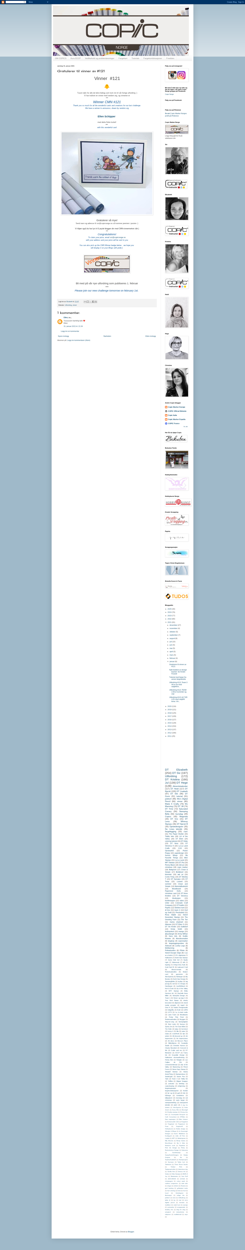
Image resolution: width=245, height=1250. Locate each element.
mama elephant (176, 922)
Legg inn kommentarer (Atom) (78, 340)
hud (184, 1190)
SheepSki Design (179, 995)
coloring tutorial (171, 841)
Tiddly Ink (184, 1079)
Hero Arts (173, 936)
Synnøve (171, 1162)
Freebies (170, 58)
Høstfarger (169, 986)
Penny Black (170, 865)
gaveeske (179, 974)
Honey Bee (169, 1060)
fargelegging (170, 831)
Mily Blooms (169, 1140)
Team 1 (167, 998)
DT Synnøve (176, 879)
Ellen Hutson (183, 1119)
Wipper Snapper (182, 1081)
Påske (182, 950)
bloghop (171, 941)
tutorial (180, 796)
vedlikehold (177, 1214)
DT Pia (181, 863)
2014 (170, 726)
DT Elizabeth (176, 769)
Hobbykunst (169, 1129)
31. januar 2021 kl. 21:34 (73, 326)
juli (171, 642)
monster (181, 1202)
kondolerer (180, 1095)
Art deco (171, 1041)
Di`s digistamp (180, 955)
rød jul (180, 874)
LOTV (170, 1012)
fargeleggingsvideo (176, 943)
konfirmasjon (170, 901)
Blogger (131, 1232)
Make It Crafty (172, 804)
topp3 (182, 1005)
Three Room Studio (181, 1164)
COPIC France (173, 423)
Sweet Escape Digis (173, 953)
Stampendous (180, 1074)
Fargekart (123, 58)
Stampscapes (183, 1159)
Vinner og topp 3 (179, 998)
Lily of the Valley (182, 988)
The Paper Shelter (176, 834)
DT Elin (174, 794)
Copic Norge (169, 94)
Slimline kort (179, 908)
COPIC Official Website (177, 411)
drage (169, 1186)
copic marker (182, 867)
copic (186, 832)
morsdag (179, 1098)
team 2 (177, 910)
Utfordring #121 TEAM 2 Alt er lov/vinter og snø (177, 692)
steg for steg (180, 1209)
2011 (170, 736)
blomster (168, 874)
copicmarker (183, 941)
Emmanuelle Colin (173, 1122)
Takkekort (168, 1164)
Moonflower (169, 1143)
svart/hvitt (175, 1033)
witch (175, 1105)
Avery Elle (175, 1110)
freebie (185, 1091)
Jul (167, 782)
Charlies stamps (172, 1112)
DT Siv (176, 772)
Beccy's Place (183, 1041)
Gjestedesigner (176, 826)
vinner (75, 305)
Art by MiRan (183, 934)
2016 (170, 720)
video (182, 901)
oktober (173, 632)
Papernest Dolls (173, 891)
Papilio (167, 908)
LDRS (186, 1010)
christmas (168, 867)
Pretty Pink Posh (176, 1017)
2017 (170, 716)
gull (178, 1093)
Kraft (178, 1010)
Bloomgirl (185, 1110)
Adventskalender (180, 786)
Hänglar (179, 1060)
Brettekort (179, 872)
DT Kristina (172, 779)
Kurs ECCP (76, 58)
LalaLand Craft (182, 967)
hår (184, 1093)
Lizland (179, 882)
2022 (170, 619)
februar (173, 658)
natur (183, 1031)
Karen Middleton (179, 1133)
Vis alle (185, 426)
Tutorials (135, 58)
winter (167, 1036)
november (174, 628)
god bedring (169, 1188)
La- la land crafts (181, 1012)
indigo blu (180, 1195)
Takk (166, 1079)
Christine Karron (179, 1045)
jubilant (167, 1197)
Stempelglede (183, 1022)
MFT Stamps (170, 863)
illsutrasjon (168, 1195)
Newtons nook (170, 1145)
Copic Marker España (176, 419)
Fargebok (184, 1122)
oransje (185, 1205)
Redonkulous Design (172, 1150)
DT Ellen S (180, 924)
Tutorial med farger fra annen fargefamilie (177, 678)
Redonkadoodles (171, 972)
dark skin (184, 1183)
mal (180, 1200)
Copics (168, 816)
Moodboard (176, 889)
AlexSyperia (177, 1107)
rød (173, 984)
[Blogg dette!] (87, 301)
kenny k (170, 1031)
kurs (174, 1197)
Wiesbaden (174, 1176)
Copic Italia (172, 415)
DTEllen (182, 1117)
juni (171, 645)
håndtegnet (179, 1193)
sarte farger (180, 1100)
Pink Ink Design (171, 1148)
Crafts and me (176, 1050)
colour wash (181, 1181)
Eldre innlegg (150, 336)
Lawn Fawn (172, 1015)
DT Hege (182, 782)
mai (171, 648)
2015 (170, 723)
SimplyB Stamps (171, 1072)
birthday (181, 1083)
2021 (170, 622)
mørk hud (177, 1205)
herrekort (184, 1029)
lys (174, 1200)
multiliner (168, 1205)
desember (174, 625)
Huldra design (180, 1129)
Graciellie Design (178, 1055)
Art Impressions (182, 1038)
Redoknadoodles (171, 1019)
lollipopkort (168, 1098)
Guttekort (184, 927)
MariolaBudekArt (181, 886)
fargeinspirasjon (170, 1088)
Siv (181, 1157)
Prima (183, 1148)
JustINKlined (180, 986)
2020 (170, 706)
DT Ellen (179, 839)
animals (182, 1179)
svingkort (168, 1212)
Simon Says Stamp (178, 1069)
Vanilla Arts (171, 1171)
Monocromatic (176, 969)
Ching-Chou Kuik (179, 965)
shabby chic (169, 1209)
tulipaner (168, 1214)
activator (171, 1083)
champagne (169, 1181)
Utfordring (68, 305)
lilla (178, 1031)
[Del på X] (90, 301)
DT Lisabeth (182, 791)
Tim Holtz (168, 1029)
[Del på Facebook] (93, 301)
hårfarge (168, 1095)
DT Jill (180, 806)
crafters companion (171, 1183)
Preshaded (180, 913)
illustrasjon (176, 898)
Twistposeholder (170, 1169)
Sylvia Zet (168, 1026)
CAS (180, 848)
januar (172, 661)
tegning (167, 965)
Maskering (176, 1067)
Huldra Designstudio (181, 1007)
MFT (173, 1138)
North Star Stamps (181, 958)
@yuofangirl (169, 934)
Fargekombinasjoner (152, 58)
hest (179, 1190)
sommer (168, 884)
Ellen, (66, 318)
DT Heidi (175, 789)
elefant (176, 1186)
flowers (183, 1186)
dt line (167, 910)
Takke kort (181, 1162)
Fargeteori (181, 1124)
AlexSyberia (169, 976)
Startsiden (107, 336)
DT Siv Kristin (170, 927)
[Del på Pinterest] (95, 301)
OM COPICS (60, 58)
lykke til (167, 1200)
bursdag (179, 814)
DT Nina (174, 843)
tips (184, 1033)
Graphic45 (179, 1126)
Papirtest (182, 1145)
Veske (167, 1174)
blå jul (181, 865)
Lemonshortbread (171, 1064)
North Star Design (179, 979)
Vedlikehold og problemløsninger (99, 58)
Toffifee (170, 1081)
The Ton (184, 920)
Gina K (167, 1007)
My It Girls (181, 1143)
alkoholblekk (172, 1179)
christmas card (171, 893)
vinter (167, 903)
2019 (170, 710)
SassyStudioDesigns (172, 1155)
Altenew (168, 924)
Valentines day (183, 1169)
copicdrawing (169, 1086)
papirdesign (179, 853)
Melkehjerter (182, 1138)
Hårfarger (179, 976)
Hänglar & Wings (170, 1131)
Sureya (182, 1024)
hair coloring (171, 1190)
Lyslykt (167, 1138)
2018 (170, 713)
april (171, 652)
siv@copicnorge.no (118, 237)
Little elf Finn (180, 1136)
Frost (166, 1126)
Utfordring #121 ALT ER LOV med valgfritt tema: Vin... (178, 699)
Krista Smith (176, 929)
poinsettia (171, 1207)
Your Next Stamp (172, 1000)
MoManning (169, 948)
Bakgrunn (173, 870)
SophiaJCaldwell (170, 1159)
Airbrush (168, 946)
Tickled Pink (176, 1167)
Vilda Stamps (176, 1174)
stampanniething (170, 1102)
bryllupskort (169, 931)
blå (184, 962)
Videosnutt (175, 962)
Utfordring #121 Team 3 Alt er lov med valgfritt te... (178, 684)
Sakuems (185, 1150)
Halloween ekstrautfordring (174, 1057)
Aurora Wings (171, 855)
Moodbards (184, 1015)
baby (176, 1029)
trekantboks (180, 1212)
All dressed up (177, 1036)
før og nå (171, 1093)
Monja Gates (180, 1140)
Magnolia (183, 816)
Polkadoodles (170, 950)
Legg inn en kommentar (70, 331)
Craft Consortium (171, 1117)
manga (181, 931)
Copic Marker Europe (176, 407)
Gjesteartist (169, 851)
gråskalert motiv (182, 1188)
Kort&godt (168, 1136)
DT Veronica (182, 896)
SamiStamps (176, 1152)
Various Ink (181, 1171)
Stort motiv (172, 1024)
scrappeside (181, 1207)
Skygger (182, 1019)
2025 (170, 609)
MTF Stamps (174, 991)
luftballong (182, 1197)
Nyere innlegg (63, 336)
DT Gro (174, 819)
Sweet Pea (181, 1076)
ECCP (177, 1053)
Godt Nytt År (169, 967)
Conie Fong (169, 877)
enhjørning (181, 1086)
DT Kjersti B (182, 824)
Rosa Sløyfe (170, 915)
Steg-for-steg (169, 1022)
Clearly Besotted (171, 1048)
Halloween (168, 958)
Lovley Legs (180, 946)
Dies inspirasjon (170, 1119)
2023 (170, 616)
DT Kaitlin (180, 905)
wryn (186, 1214)
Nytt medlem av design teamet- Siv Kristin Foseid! (178, 672)
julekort (168, 799)
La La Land (179, 860)
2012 (170, 733)
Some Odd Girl (173, 960)
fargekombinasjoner (172, 1091)
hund (166, 1193)
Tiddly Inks (169, 836)
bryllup (180, 981)
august (172, 638)
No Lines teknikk (173, 829)
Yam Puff (184, 1176)
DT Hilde (184, 841)
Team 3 (174, 1079)
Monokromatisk (182, 939)
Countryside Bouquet (178, 1114)
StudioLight (169, 1076)
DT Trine (169, 809)
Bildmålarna (172, 1043)
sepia (167, 1033)
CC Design (181, 984)
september (174, 635)
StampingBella (170, 981)
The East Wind (180, 1026)
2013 (170, 730)
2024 (170, 612)
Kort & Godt (169, 988)
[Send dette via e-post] (85, 301)
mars (172, 655)
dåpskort (178, 1003)
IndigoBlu (171, 1010)
